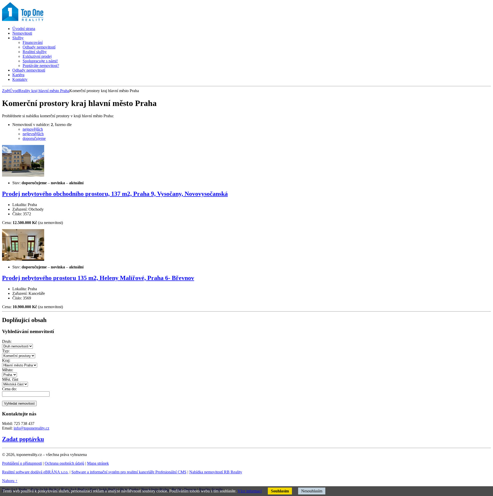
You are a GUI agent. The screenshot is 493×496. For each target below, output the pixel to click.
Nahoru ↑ (9, 481)
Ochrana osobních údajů (64, 463)
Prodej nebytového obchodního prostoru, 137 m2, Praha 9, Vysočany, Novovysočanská (115, 193)
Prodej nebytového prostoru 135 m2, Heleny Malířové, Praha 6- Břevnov (98, 278)
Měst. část (10, 379)
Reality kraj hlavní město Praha (44, 91)
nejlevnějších (33, 134)
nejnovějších (33, 129)
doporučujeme (34, 138)
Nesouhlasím (311, 491)
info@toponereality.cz (31, 428)
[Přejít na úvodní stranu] (37, 20)
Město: (7, 370)
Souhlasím (280, 491)
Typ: (6, 351)
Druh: (7, 341)
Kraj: (6, 360)
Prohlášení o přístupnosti (22, 463)
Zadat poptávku (23, 439)
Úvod (14, 91)
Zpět (6, 91)
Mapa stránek (98, 463)
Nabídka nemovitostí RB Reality (215, 472)
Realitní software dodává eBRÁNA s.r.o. (35, 472)
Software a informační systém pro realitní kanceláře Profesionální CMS (128, 472)
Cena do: (9, 389)
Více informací (250, 491)
